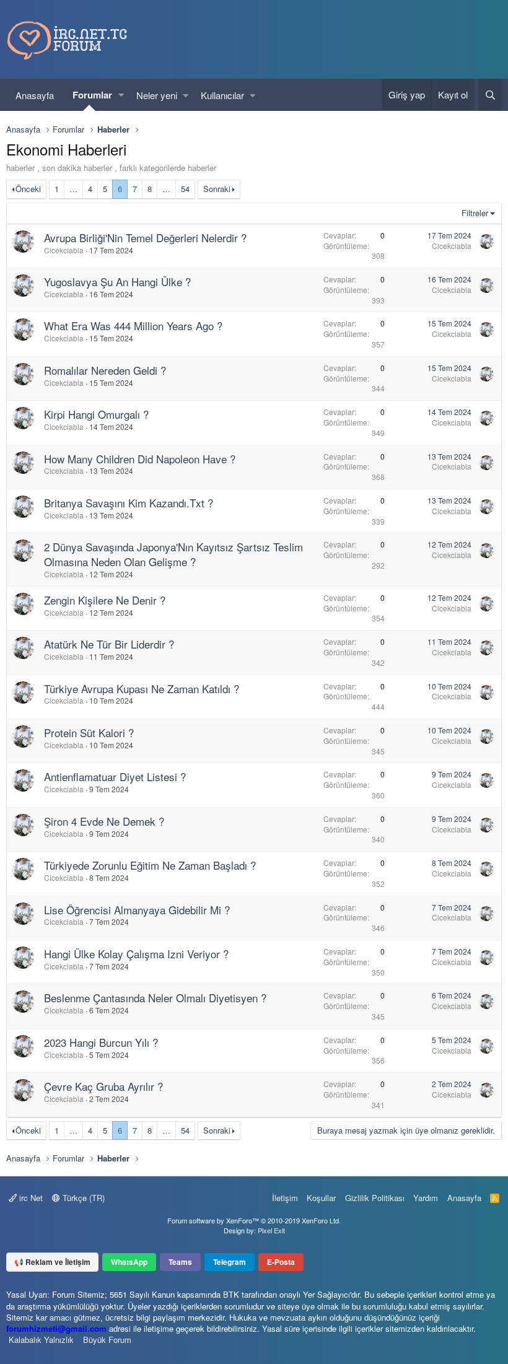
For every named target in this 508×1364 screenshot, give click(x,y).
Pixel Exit (271, 1230)
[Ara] (490, 95)
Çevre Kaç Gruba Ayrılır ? (103, 1086)
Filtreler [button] (475, 213)
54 (185, 189)
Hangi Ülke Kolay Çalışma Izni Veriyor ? (136, 953)
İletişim (285, 1198)
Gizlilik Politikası (375, 1198)
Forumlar (92, 95)
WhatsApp (129, 1261)
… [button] (73, 189)
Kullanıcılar (222, 95)
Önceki (28, 189)
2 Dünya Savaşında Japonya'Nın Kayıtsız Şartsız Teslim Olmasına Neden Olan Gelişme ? (173, 554)
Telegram (229, 1261)
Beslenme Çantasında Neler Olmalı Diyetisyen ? (155, 997)
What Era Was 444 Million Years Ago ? (133, 325)
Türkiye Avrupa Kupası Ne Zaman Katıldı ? (141, 688)
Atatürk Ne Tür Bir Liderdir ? (109, 644)
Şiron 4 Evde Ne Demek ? (104, 821)
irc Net (30, 1198)
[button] (121, 95)
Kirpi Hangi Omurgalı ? (96, 414)
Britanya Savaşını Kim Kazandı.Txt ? (128, 502)
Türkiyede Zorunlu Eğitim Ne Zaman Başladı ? (150, 865)
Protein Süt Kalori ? (89, 732)
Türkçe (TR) (82, 1198)
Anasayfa (34, 95)
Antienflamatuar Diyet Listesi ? (115, 776)
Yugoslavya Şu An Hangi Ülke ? (117, 281)
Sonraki (216, 189)
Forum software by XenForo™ (254, 1220)
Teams (180, 1261)
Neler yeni (156, 95)
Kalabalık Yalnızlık (41, 1339)
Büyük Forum (107, 1339)
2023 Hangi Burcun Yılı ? (101, 1042)
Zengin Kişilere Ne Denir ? (104, 600)
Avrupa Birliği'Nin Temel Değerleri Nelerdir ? (145, 237)
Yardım (425, 1198)
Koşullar (321, 1198)
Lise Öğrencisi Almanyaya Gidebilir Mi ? (137, 909)
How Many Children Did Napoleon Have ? (139, 458)
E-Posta (281, 1261)
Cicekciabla (64, 250)
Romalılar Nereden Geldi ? (105, 370)
